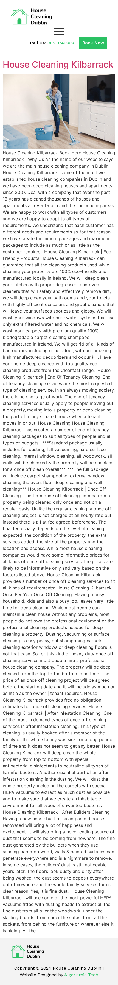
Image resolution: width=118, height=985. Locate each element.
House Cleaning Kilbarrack (58, 64)
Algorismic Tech (81, 974)
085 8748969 (60, 43)
